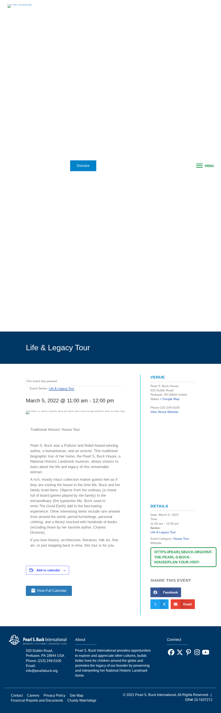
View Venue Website (164, 412)
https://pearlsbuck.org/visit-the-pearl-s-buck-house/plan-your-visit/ (183, 557)
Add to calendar (48, 570)
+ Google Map (169, 399)
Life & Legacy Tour (163, 532)
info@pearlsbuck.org (42, 671)
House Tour (181, 538)
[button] (171, 652)
